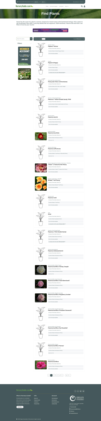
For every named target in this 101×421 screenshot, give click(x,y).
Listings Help (54, 403)
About (66, 6)
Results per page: (37, 38)
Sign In (43, 1)
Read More (20, 407)
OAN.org (72, 411)
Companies (61, 6)
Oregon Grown (37, 400)
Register (36, 1)
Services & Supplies (53, 6)
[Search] (31, 38)
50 (66, 375)
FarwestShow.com (74, 413)
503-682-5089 (73, 406)
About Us (36, 398)
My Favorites (54, 400)
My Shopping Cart (55, 401)
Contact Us (36, 401)
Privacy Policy (36, 403)
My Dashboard (55, 398)
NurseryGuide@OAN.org (75, 409)
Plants (47, 6)
